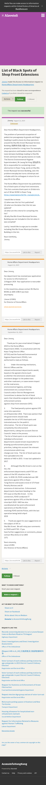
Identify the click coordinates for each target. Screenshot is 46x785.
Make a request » (11, 594)
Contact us (5, 93)
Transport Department (9, 707)
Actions (7, 99)
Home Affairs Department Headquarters (18, 84)
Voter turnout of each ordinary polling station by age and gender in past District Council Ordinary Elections (21, 675)
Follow (20, 99)
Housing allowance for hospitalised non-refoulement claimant (18, 712)
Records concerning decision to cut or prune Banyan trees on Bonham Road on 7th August (22, 633)
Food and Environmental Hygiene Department (18, 690)
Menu (43, 15)
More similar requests (8, 731)
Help (13, 773)
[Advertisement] (23, 42)
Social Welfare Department (11, 717)
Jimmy (4, 82)
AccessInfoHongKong (10, 15)
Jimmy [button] (10, 120)
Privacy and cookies (25, 773)
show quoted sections (12, 306)
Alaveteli (14, 769)
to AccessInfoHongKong (18, 619)
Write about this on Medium (16, 615)
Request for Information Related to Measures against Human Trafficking (20, 722)
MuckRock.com (22, 9)
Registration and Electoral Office (13, 668)
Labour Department (8, 726)
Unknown (14, 123)
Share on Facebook (12, 611)
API (35, 773)
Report (37, 252)
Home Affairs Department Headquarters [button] (23, 262)
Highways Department (9, 637)
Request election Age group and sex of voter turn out (23, 694)
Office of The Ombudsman (11, 647)
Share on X (9, 608)
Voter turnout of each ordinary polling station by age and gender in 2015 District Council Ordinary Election (21, 663)
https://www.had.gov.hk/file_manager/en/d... (22, 195)
